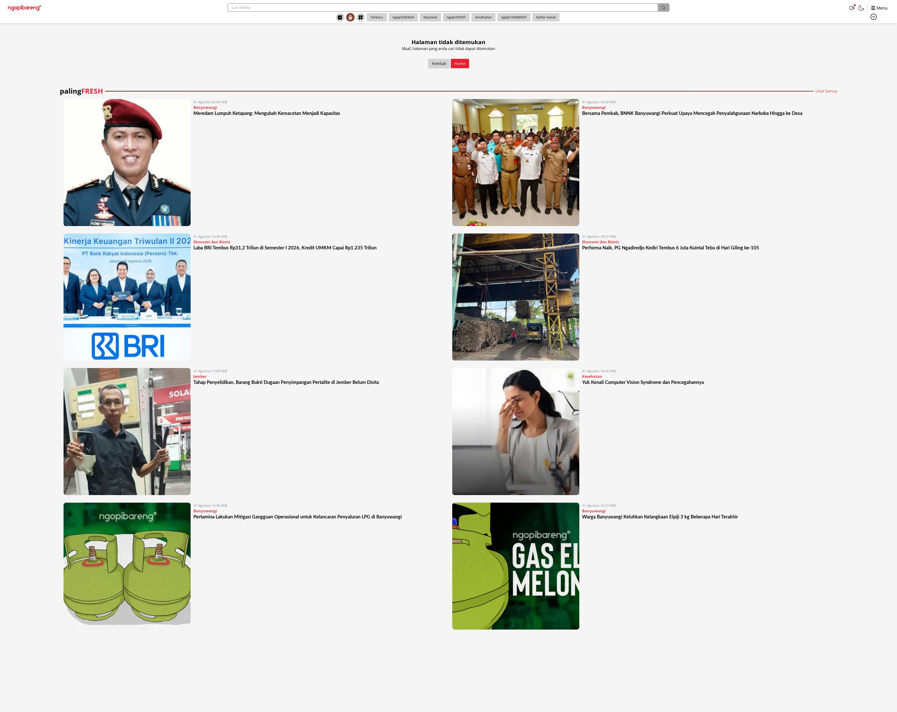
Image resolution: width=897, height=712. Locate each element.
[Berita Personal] (350, 17)
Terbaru (376, 17)
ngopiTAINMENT (514, 17)
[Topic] (360, 17)
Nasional (430, 17)
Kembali (439, 63)
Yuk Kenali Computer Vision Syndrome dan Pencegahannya (643, 382)
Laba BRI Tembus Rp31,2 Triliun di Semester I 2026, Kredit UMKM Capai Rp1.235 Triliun (285, 248)
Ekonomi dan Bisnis (211, 241)
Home (460, 63)
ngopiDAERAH (403, 17)
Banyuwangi (205, 107)
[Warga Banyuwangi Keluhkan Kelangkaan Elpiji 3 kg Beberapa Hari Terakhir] (515, 566)
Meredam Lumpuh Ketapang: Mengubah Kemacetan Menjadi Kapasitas (266, 113)
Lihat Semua (826, 91)
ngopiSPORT (456, 17)
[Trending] (340, 17)
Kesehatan (483, 17)
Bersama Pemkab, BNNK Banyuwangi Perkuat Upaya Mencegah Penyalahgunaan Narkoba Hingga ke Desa (692, 113)
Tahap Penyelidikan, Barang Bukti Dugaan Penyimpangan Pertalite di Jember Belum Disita (286, 382)
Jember (199, 376)
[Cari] (663, 7)
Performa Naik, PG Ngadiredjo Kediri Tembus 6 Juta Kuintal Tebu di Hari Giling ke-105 (670, 248)
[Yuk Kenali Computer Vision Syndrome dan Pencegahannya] (515, 431)
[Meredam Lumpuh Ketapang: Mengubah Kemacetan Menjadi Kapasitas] (127, 162)
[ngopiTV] (852, 8)
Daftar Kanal (546, 17)
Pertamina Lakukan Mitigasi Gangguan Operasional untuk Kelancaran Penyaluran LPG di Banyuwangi (297, 517)
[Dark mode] (861, 8)
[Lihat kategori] (873, 16)
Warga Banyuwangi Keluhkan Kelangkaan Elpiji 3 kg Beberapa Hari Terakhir (660, 517)
